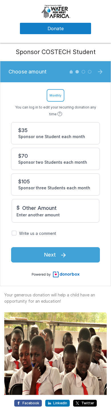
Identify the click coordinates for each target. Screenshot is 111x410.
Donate (56, 28)
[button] (55, 11)
